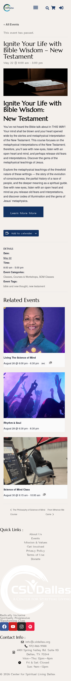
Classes (7, 276)
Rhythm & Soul (12, 422)
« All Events (11, 24)
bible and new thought (15, 286)
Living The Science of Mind (20, 357)
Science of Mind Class (17, 489)
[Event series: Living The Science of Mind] (50, 363)
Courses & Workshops (25, 276)
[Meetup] (30, 626)
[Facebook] (4, 626)
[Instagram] (21, 626)
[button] (36, 7)
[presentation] (34, 330)
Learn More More (23, 213)
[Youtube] (13, 626)
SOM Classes (46, 276)
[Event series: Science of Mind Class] (44, 495)
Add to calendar (21, 233)
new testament (37, 286)
